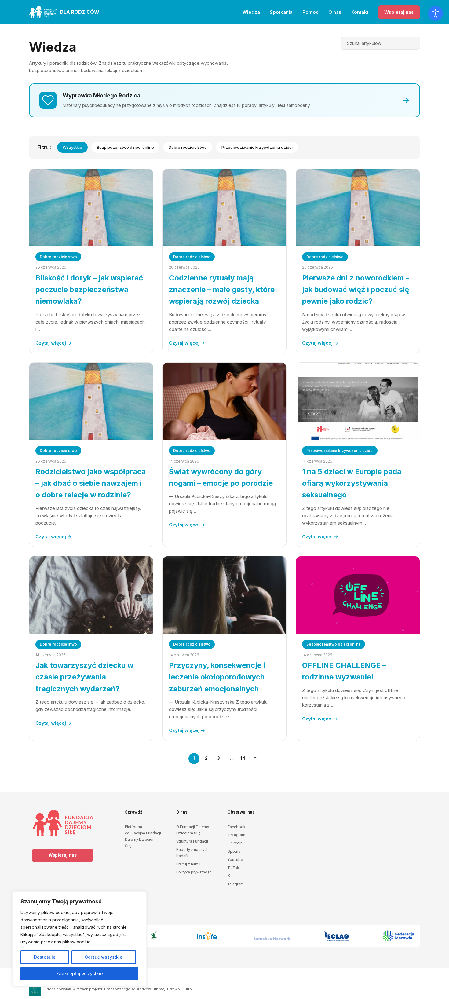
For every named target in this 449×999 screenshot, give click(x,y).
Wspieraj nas (399, 12)
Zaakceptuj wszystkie (79, 973)
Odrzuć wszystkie (103, 957)
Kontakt (359, 12)
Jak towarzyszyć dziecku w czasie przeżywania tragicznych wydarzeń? (84, 677)
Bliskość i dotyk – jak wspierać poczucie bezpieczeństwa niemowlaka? (89, 289)
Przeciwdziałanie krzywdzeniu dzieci (257, 147)
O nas (334, 12)
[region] (79, 939)
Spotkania (281, 12)
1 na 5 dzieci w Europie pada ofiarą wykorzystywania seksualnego (351, 483)
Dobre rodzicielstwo (188, 147)
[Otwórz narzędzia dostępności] (435, 13)
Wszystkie (72, 147)
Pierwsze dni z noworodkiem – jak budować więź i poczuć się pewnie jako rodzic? (355, 289)
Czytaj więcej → (53, 343)
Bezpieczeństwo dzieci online (125, 147)
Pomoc (310, 12)
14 (242, 758)
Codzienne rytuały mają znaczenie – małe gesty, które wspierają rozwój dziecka (222, 289)
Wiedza (251, 12)
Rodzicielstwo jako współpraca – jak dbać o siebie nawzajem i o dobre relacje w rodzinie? (90, 483)
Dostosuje (45, 957)
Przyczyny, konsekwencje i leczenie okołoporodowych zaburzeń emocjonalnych (217, 677)
